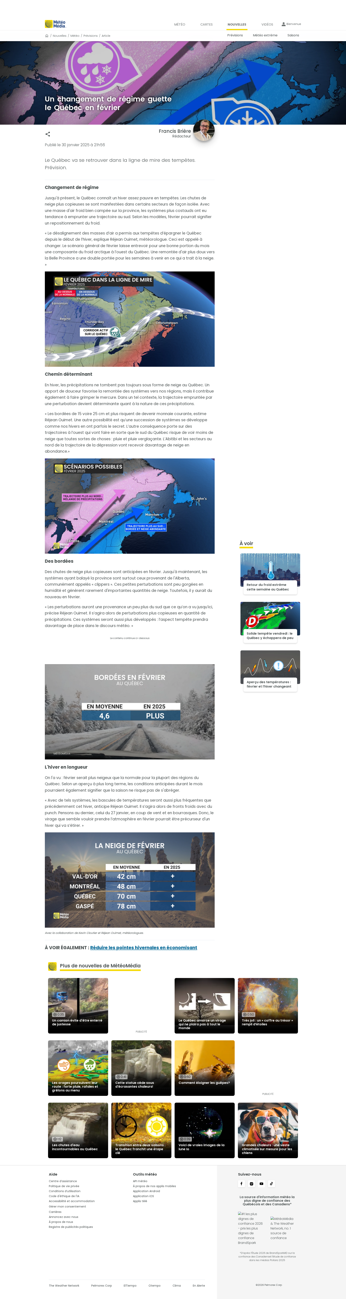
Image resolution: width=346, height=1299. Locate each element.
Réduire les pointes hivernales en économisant (143, 948)
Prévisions (90, 36)
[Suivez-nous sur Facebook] (241, 1184)
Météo (74, 36)
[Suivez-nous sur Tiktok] (272, 1184)
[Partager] (48, 134)
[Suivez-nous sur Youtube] (261, 1184)
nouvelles (59, 36)
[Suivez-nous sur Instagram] (251, 1184)
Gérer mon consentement (67, 1206)
